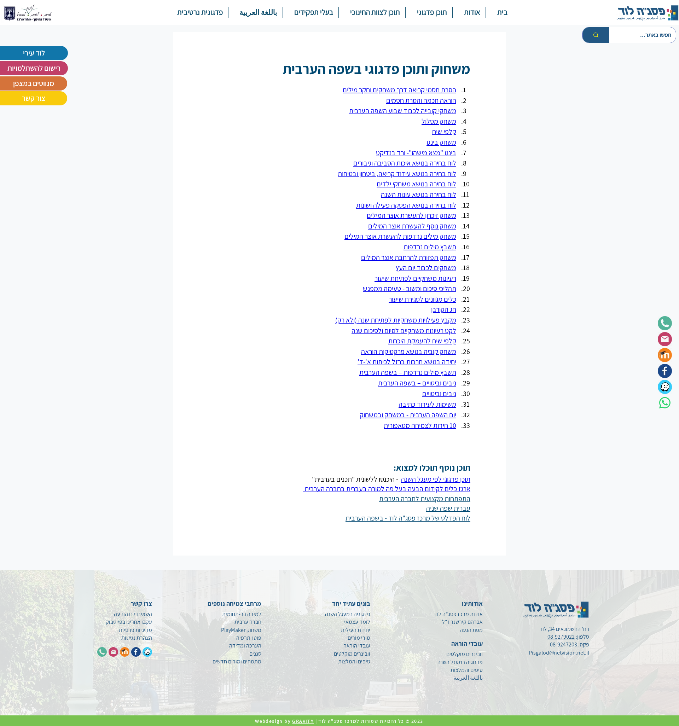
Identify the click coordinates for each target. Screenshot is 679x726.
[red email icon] (665, 339)
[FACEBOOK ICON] (136, 652)
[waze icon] (665, 387)
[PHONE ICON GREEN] (102, 652)
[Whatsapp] (665, 403)
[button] (428, 12)
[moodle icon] (665, 355)
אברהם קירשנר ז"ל (462, 622)
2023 (418, 721)
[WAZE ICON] (147, 652)
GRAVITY (303, 721)
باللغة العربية (468, 677)
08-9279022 (561, 636)
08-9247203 (563, 644)
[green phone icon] (665, 323)
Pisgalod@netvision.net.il (559, 652)
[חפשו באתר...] (595, 35)
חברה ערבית (247, 622)
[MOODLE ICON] (124, 652)
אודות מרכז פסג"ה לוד (458, 614)
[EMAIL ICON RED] (113, 652)
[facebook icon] (665, 371)
